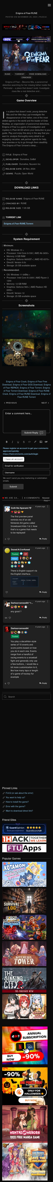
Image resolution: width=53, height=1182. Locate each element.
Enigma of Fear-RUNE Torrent (34, 395)
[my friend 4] (24, 847)
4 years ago (40, 506)
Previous (11, 403)
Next (45, 403)
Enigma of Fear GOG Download (28, 384)
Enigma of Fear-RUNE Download (24, 393)
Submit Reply (31, 432)
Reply (44, 539)
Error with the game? (15, 806)
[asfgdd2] (25, 1123)
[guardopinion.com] (24, 828)
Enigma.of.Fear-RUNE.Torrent (18, 223)
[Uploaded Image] (25, 581)
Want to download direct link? (19, 810)
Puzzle (43, 17)
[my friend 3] (24, 838)
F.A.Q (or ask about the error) (19, 792)
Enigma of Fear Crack (16, 381)
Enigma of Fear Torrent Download (27, 389)
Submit (13, 486)
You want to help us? (15, 797)
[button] (49, 5)
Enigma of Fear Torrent (31, 387)
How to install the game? (17, 801)
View (24, 874)
